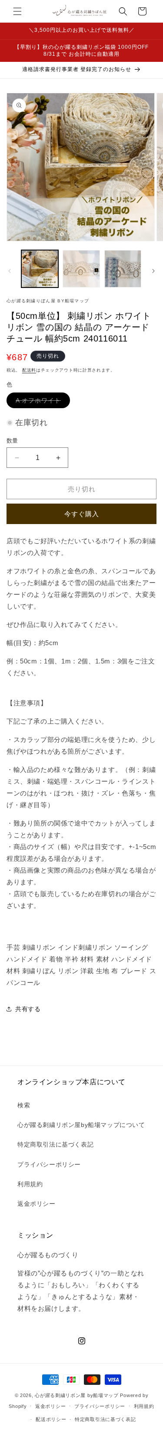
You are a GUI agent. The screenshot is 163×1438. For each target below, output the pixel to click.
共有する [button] (27, 1008)
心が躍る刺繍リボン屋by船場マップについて (81, 1124)
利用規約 (30, 1184)
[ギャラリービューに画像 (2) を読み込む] (81, 268)
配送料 (29, 370)
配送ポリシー (51, 1419)
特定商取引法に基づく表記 (55, 1144)
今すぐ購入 (81, 514)
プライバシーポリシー (49, 1164)
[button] (17, 11)
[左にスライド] (9, 271)
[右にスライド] (153, 271)
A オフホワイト (41, 402)
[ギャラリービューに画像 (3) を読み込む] (122, 268)
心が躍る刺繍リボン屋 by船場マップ (77, 1395)
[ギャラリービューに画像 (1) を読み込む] (39, 268)
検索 (23, 1105)
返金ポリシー (36, 1203)
